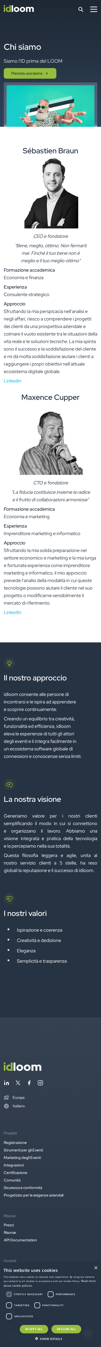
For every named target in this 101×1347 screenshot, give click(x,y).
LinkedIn (12, 381)
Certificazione (15, 1172)
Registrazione (15, 1142)
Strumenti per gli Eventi (23, 1150)
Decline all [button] (66, 1329)
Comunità (12, 1180)
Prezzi (9, 1225)
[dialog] (50, 1305)
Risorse (10, 1232)
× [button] (95, 1268)
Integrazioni (14, 1165)
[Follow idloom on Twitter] (18, 1083)
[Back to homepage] (22, 1069)
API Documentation (20, 1240)
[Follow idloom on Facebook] (29, 1083)
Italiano (19, 1106)
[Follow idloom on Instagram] (40, 1083)
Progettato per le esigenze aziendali (33, 1195)
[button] (14, 1097)
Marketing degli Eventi (22, 1157)
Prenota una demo (27, 73)
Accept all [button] (34, 1329)
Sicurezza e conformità (23, 1187)
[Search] (80, 9)
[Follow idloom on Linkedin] (6, 1083)
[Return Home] (19, 9)
